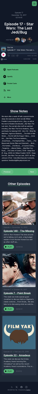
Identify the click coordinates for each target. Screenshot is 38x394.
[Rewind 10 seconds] (9, 56)
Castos (28, 390)
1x (13, 55)
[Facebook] (21, 387)
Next (32, 172)
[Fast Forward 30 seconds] (17, 56)
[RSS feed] (12, 387)
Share (35, 59)
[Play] (3, 54)
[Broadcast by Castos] (4, 59)
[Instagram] (26, 387)
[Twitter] (17, 387)
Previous (7, 172)
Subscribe (27, 59)
